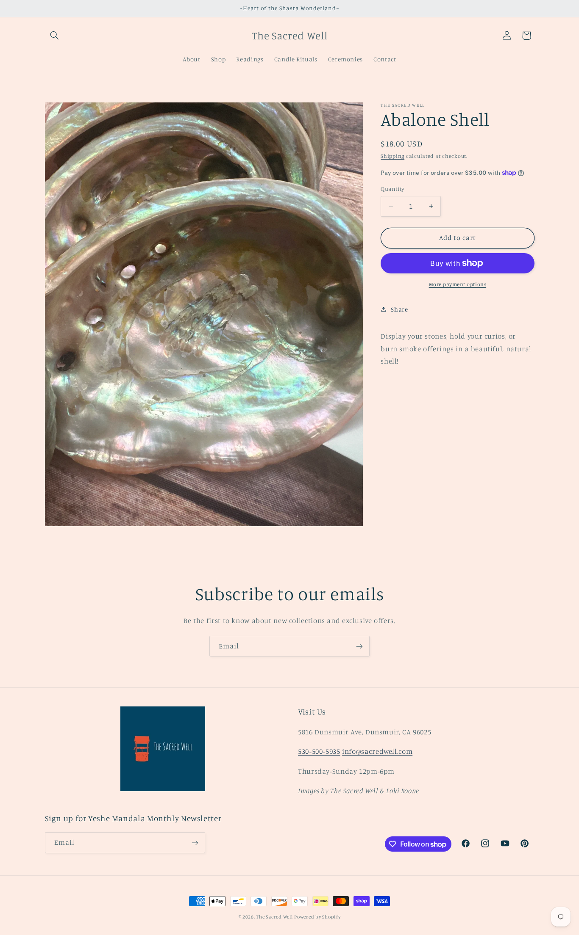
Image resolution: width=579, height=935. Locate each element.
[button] (54, 35)
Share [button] (399, 309)
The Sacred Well (274, 917)
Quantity (392, 188)
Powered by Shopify (317, 917)
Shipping (392, 156)
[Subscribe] (359, 646)
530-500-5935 (319, 751)
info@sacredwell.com (377, 751)
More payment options (458, 284)
